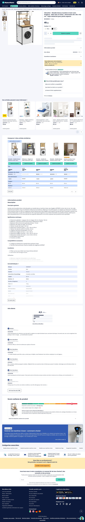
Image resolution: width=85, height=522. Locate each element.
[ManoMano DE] (36, 511)
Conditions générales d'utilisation (57, 518)
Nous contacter (5, 497)
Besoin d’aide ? (5, 495)
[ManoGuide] (82, 518)
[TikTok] (70, 504)
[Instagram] (67, 504)
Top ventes (31, 503)
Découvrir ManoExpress (34, 505)
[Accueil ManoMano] (8, 2)
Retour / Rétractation (7, 493)
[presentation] (75, 418)
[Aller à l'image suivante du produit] (39, 28)
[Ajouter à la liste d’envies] (80, 33)
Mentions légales (26, 518)
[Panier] (81, 2)
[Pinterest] (63, 504)
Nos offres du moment (34, 499)
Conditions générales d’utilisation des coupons (12, 507)
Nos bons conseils (33, 491)
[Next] (75, 191)
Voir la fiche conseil (59, 439)
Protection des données (36, 518)
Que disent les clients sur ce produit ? (54, 87)
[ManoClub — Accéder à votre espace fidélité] (75, 2)
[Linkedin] (57, 504)
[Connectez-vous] (78, 2)
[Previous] (72, 191)
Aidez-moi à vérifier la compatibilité (53, 84)
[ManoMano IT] (30, 511)
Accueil (3, 9)
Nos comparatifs (32, 495)
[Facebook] (60, 504)
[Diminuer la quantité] (45, 33)
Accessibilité (42, 520)
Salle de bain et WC (9, 9)
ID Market (50, 95)
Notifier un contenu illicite (8, 499)
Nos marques (32, 497)
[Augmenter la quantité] (51, 33)
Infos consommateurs (71, 518)
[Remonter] (81, 511)
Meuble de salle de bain (18, 9)
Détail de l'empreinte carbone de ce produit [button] (19, 418)
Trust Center (46, 518)
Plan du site (18, 518)
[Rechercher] (18, 2)
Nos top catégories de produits (36, 493)
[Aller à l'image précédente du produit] (10, 28)
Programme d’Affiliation (7, 505)
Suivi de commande (6, 491)
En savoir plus (55, 484)
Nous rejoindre (5, 503)
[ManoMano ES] (40, 511)
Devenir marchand (6, 501)
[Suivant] (81, 132)
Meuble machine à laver (37, 9)
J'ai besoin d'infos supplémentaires (53, 90)
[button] (63, 72)
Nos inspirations (32, 501)
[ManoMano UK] (33, 511)
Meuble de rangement (28, 9)
